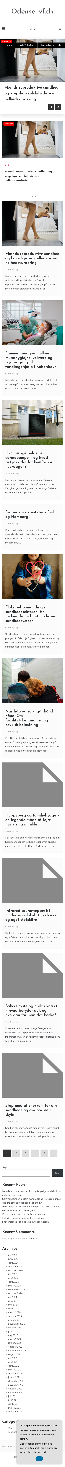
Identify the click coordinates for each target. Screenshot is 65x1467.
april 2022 (13, 1371)
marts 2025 (14, 1291)
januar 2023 (14, 1348)
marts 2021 (14, 1413)
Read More (18, 113)
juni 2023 (13, 1337)
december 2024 (16, 1295)
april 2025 (13, 1287)
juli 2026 (12, 1261)
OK (39, 1459)
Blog (9, 45)
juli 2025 (12, 1280)
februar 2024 (15, 1322)
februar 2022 (15, 1379)
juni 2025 (13, 1283)
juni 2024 (13, 1306)
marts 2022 (14, 1375)
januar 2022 (14, 1383)
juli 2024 (12, 1302)
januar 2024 (14, 1325)
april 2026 (13, 1268)
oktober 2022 (15, 1352)
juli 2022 (12, 1364)
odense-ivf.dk (19, 50)
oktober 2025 (15, 1276)
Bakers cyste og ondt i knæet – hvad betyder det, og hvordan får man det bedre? (31, 1016)
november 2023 (16, 1329)
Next (58, 113)
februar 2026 (15, 1272)
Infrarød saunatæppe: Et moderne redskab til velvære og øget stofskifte (31, 921)
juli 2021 (12, 1402)
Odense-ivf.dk (32, 11)
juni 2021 (13, 1406)
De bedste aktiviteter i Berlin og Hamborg (24, 1220)
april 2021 (13, 1409)
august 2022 (15, 1360)
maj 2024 (13, 1310)
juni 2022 (13, 1367)
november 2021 (16, 1390)
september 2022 (17, 1356)
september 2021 (17, 1398)
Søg (4, 1173)
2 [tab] (32, 202)
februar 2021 (15, 1417)
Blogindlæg (14, 1437)
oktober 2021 (15, 1394)
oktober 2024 (15, 1299)
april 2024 (13, 1314)
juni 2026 (13, 1264)
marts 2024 (14, 1318)
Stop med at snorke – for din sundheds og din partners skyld (31, 1116)
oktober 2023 (15, 1333)
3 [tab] (35, 202)
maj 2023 (13, 1341)
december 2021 (16, 1386)
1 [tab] (29, 202)
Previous (51, 113)
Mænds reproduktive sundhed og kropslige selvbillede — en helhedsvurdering (28, 182)
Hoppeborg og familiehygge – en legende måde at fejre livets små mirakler (32, 825)
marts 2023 (14, 1345)
